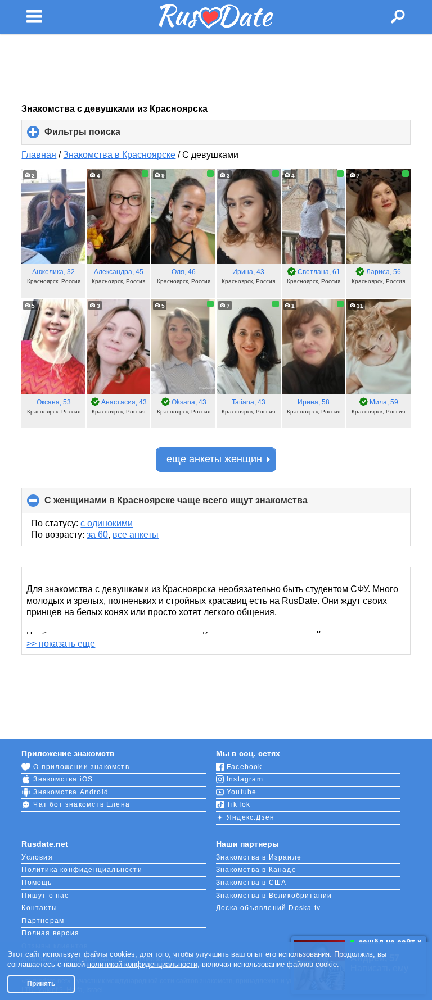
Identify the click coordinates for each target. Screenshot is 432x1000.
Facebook (245, 767)
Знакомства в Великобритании (274, 895)
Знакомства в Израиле (259, 857)
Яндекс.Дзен (250, 817)
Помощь (36, 883)
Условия (36, 857)
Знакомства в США (251, 883)
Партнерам (42, 921)
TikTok (238, 804)
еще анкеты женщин (214, 459)
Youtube (241, 792)
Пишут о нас (45, 895)
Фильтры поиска (101, 136)
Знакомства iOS (63, 779)
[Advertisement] (216, 68)
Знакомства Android (71, 792)
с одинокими (106, 523)
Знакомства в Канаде (256, 870)
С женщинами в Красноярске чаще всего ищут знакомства (194, 504)
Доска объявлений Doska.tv (268, 908)
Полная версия (50, 933)
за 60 (97, 534)
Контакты (39, 908)
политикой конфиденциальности (142, 964)
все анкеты (135, 534)
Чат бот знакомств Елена (81, 804)
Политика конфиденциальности (81, 870)
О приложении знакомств (81, 767)
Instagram (245, 779)
